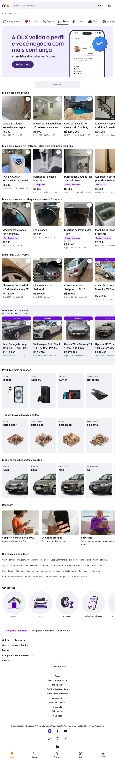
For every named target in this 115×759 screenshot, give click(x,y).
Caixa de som (8, 571)
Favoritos (33, 21)
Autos (96, 21)
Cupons (50, 21)
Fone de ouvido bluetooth (64, 571)
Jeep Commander (59, 560)
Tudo (65, 21)
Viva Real (57, 716)
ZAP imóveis (57, 711)
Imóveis (80, 21)
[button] (57, 5)
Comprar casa (51, 577)
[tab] (15, 631)
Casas (5, 660)
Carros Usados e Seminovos (17, 645)
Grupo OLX (58, 707)
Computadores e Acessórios (17, 655)
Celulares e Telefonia (13, 640)
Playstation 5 (97, 565)
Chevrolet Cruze (48, 565)
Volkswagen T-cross (40, 560)
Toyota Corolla (8, 565)
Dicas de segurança (57, 680)
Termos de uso (57, 685)
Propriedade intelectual (58, 694)
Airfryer (86, 565)
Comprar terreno (79, 577)
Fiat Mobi (34, 565)
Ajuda (57, 676)
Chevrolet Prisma (101, 560)
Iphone (60, 565)
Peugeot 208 (23, 560)
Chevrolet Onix (8, 560)
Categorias (12, 21)
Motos (5, 650)
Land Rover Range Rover (80, 560)
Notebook (20, 571)
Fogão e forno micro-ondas (39, 571)
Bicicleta (96, 571)
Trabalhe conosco (57, 702)
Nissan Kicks (22, 565)
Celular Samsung (73, 565)
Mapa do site (58, 698)
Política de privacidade (57, 689)
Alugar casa (65, 577)
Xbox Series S (84, 571)
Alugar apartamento (34, 577)
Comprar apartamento (12, 577)
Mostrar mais (59, 667)
